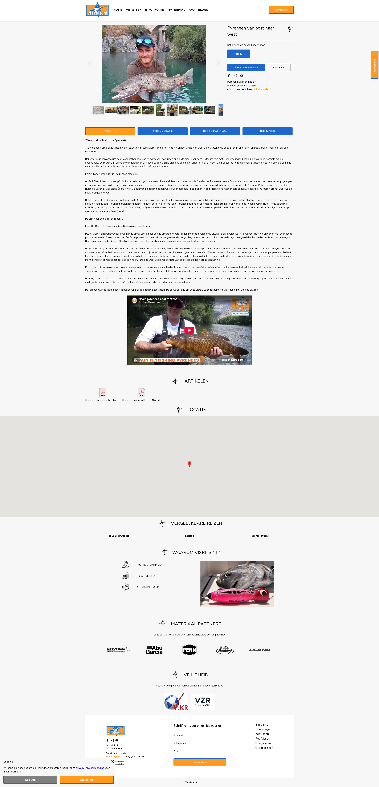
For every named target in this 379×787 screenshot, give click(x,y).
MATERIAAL (176, 10)
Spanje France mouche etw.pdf (103, 400)
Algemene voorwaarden (115, 761)
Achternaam (180, 743)
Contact (281, 9)
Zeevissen (262, 733)
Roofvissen (262, 738)
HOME (118, 10)
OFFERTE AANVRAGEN (246, 67)
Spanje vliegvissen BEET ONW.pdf (141, 400)
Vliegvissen (263, 743)
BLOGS (203, 10)
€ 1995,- (239, 54)
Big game (261, 724)
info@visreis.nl (262, 89)
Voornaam (179, 735)
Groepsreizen (264, 747)
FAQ (191, 10)
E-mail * (178, 751)
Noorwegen (263, 729)
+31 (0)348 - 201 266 (135, 756)
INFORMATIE (154, 10)
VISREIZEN (134, 10)
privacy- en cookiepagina (90, 767)
